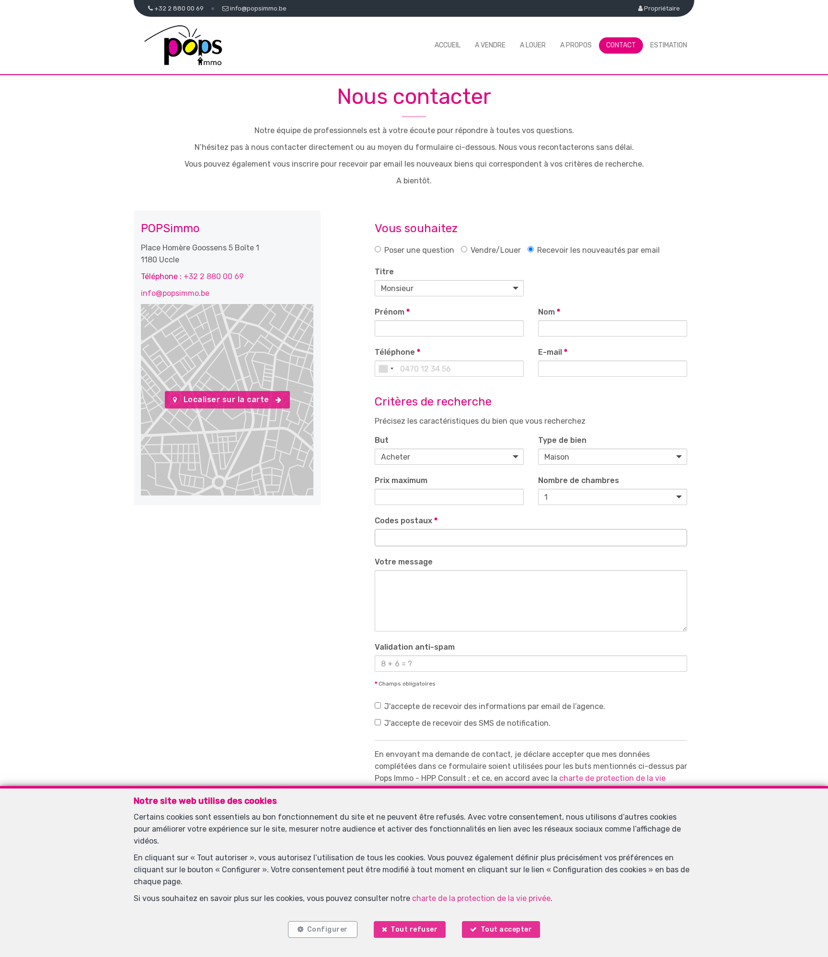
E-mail (552, 352)
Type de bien (562, 440)
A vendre (490, 45)
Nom (549, 311)
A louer (533, 45)
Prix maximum (401, 480)
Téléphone (397, 352)
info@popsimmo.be (175, 293)
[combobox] (385, 368)
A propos (576, 45)
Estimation (668, 45)
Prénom (392, 311)
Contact (621, 45)
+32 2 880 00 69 (214, 276)
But (382, 440)
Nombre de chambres (578, 480)
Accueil (447, 45)
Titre (384, 271)
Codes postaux (406, 520)
